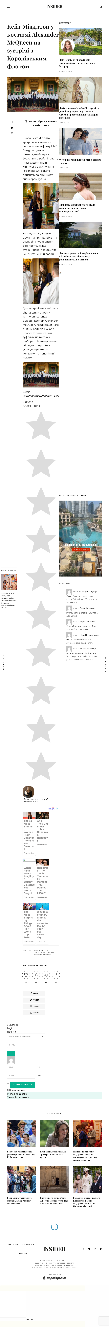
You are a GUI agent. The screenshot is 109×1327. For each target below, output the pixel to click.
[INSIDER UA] (54, 6)
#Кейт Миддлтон (41, 950)
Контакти (13, 1245)
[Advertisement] (80, 383)
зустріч (51, 952)
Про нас (23, 1253)
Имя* (38, 1067)
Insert (29, 1319)
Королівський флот (42, 955)
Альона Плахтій (39, 799)
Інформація (28, 1245)
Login (10, 1028)
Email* (38, 1076)
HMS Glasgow (39, 952)
